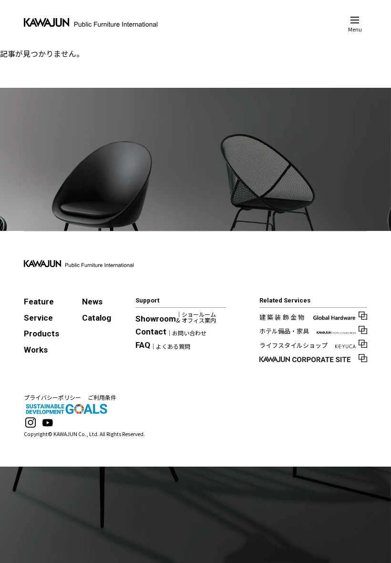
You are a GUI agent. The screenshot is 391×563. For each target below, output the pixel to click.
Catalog (96, 318)
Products (41, 333)
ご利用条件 (102, 397)
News (92, 301)
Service (38, 318)
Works (36, 349)
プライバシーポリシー (52, 397)
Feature (39, 301)
